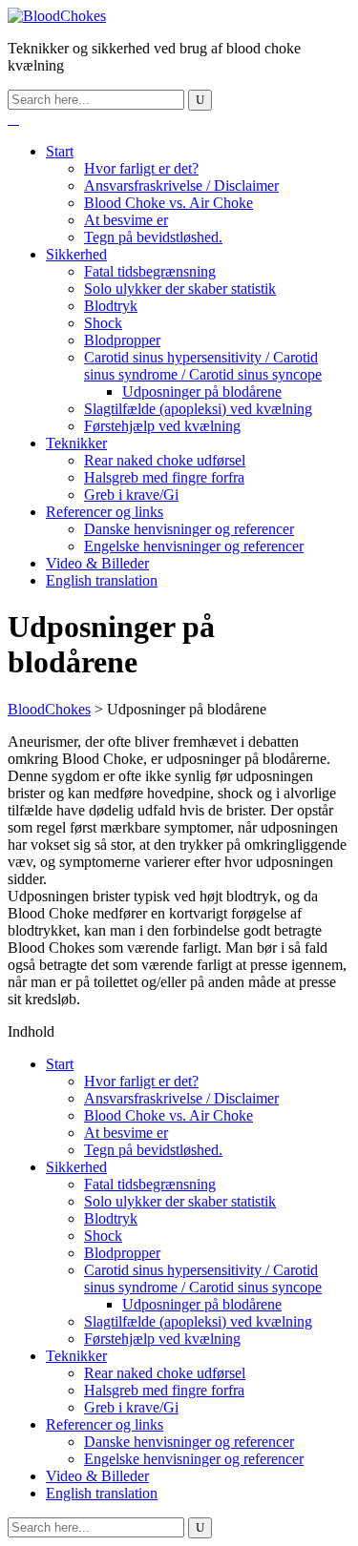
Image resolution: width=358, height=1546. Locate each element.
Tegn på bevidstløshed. (153, 237)
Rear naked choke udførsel (164, 460)
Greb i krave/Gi (131, 494)
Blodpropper (122, 340)
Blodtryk (110, 306)
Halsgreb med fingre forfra (164, 477)
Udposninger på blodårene (202, 391)
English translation (102, 580)
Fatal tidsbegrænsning (150, 271)
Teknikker (76, 443)
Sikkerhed (76, 254)
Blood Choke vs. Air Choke (168, 203)
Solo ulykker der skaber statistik (180, 288)
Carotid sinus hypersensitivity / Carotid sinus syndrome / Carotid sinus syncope (203, 365)
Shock (103, 323)
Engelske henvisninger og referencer (194, 546)
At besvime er (126, 220)
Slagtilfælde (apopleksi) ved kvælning (198, 409)
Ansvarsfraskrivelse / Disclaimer (181, 185)
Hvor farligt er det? (141, 168)
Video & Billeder (97, 563)
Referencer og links (104, 512)
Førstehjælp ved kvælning (162, 426)
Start (60, 151)
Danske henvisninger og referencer (189, 529)
